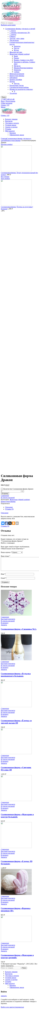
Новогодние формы (17, 76)
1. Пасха (13, 31)
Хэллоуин (13, 93)
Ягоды (16, 50)
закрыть (4, 996)
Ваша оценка (6, 552)
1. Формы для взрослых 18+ (20, 33)
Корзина (13, 133)
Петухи (16, 83)
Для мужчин (14, 40)
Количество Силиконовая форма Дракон (18, 489)
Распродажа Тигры (17, 85)
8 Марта (12, 36)
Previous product (6, 144)
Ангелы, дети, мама (17, 38)
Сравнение (5, 496)
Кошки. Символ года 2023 (23, 60)
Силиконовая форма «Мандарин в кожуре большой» (17, 815)
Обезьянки (13, 78)
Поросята (17, 70)
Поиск (4, 97)
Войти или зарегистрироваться (12, 1007)
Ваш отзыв (5, 556)
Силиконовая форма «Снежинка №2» (19, 629)
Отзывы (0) (9, 509)
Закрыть (4, 625)
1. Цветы (13, 34)
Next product (5, 178)
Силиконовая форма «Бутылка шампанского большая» (16, 674)
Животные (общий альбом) (20, 54)
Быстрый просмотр (8, 619)
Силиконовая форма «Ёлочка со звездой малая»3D (16, 721)
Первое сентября (16, 79)
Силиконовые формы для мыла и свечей (20, 29)
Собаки (16, 72)
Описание (9, 507)
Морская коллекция (17, 74)
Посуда (16, 48)
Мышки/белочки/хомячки (23, 68)
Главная (4, 138)
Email (3, 578)
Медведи (17, 66)
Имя (3, 574)
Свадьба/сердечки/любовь (19, 87)
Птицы (12, 81)
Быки (16, 56)
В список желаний (8, 498)
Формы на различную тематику (21, 89)
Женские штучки (16, 52)
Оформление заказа (17, 135)
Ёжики (16, 58)
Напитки (17, 46)
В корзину (5, 493)
